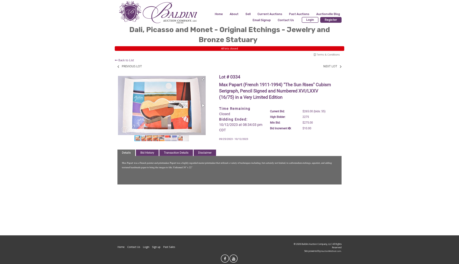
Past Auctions (299, 14)
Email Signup (262, 20)
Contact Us (286, 20)
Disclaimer (205, 152)
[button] (203, 79)
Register (331, 19)
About (234, 14)
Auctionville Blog (328, 14)
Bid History (147, 152)
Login (310, 19)
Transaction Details (176, 152)
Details (126, 152)
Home (219, 14)
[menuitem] (218, 14)
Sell (248, 14)
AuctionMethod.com (331, 251)
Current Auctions (269, 14)
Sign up (156, 247)
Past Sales (169, 247)
